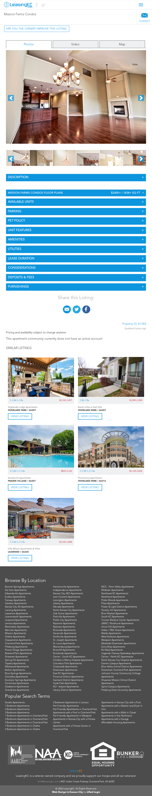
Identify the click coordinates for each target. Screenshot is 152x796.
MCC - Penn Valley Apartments (117, 587)
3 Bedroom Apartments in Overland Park (26, 722)
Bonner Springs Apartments (19, 587)
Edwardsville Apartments (18, 593)
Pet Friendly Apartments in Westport (72, 716)
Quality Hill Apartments (113, 610)
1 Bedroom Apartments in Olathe (22, 726)
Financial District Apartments (68, 677)
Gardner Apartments (16, 603)
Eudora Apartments (15, 597)
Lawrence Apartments (16, 613)
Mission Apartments (15, 633)
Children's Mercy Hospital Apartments (73, 660)
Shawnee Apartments (16, 657)
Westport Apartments (112, 640)
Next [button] (141, 98)
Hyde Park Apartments (65, 683)
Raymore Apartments (64, 623)
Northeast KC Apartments (114, 593)
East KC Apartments (63, 673)
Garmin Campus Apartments (116, 663)
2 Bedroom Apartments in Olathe (22, 729)
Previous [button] (11, 98)
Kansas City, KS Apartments (19, 607)
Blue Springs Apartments (18, 673)
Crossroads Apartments (65, 667)
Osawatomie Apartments (18, 640)
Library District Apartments (67, 690)
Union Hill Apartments (113, 627)
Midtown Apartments (112, 590)
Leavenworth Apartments (18, 617)
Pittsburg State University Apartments (121, 690)
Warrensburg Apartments (66, 647)
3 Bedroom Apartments (17, 713)
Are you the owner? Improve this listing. (36, 28)
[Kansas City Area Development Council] (76, 755)
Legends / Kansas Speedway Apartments (122, 653)
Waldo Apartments (111, 633)
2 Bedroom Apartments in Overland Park (26, 719)
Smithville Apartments (64, 637)
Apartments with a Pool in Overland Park (74, 713)
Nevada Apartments (63, 607)
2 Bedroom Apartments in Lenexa (70, 702)
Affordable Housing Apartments (118, 722)
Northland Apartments (113, 597)
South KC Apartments (112, 617)
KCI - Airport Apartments (66, 687)
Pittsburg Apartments (16, 647)
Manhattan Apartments (17, 627)
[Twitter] (43, 6)
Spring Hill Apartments (17, 660)
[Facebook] (36, 6)
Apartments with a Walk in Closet (118, 713)
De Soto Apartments (16, 590)
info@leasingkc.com (48, 782)
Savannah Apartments (64, 633)
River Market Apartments (114, 613)
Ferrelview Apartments (17, 683)
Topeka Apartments (15, 663)
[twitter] (77, 307)
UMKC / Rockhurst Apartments (117, 623)
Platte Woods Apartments (114, 600)
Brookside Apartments (65, 653)
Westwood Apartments (17, 667)
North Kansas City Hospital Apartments (121, 660)
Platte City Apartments (65, 620)
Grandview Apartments (17, 690)
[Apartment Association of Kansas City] (21, 754)
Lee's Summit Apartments (66, 597)
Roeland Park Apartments (18, 653)
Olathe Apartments (15, 637)
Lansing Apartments (15, 610)
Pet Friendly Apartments (66, 706)
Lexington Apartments (65, 600)
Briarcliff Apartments (64, 650)
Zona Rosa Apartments (113, 647)
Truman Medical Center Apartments (120, 620)
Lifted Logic (93, 792)
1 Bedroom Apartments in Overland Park (26, 716)
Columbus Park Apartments (67, 663)
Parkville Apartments (64, 617)
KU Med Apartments (112, 650)
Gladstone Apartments (17, 687)
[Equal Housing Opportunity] (103, 754)
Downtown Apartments (65, 670)
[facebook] (86, 307)
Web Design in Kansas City (67, 792)
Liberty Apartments (63, 603)
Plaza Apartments (110, 603)
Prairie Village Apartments (18, 650)
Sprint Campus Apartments (115, 687)
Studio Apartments (15, 702)
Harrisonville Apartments (66, 587)
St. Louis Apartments (64, 643)
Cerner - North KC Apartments (117, 657)
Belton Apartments (15, 670)
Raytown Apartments (64, 627)
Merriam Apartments (16, 630)
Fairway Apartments (15, 600)
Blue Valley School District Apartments (121, 667)
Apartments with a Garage (115, 719)
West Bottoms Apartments (115, 637)
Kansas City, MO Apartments (68, 593)
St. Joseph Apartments (65, 640)
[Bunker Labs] (130, 754)
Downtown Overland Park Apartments (121, 670)
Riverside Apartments (64, 630)
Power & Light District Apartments (119, 607)
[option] (76, 97)
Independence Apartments (67, 590)
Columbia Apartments (16, 677)
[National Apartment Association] (49, 755)
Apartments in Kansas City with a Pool (121, 702)
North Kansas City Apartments (69, 610)
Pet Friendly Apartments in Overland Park (75, 709)
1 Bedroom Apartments (17, 706)
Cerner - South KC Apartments (69, 657)
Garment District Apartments (68, 680)
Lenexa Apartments (15, 623)
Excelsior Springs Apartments (20, 680)
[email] (67, 307)
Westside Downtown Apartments (118, 643)
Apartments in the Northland (116, 716)
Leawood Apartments (16, 620)
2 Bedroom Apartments (17, 709)
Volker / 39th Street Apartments (117, 630)
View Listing (20, 416)
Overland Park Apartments (19, 643)
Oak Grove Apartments (65, 613)
